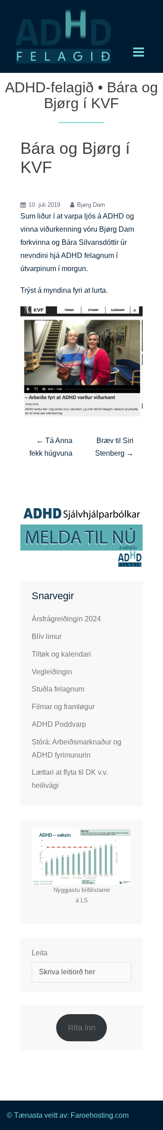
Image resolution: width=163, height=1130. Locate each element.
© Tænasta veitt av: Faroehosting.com (68, 1115)
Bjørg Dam (91, 204)
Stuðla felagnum (58, 689)
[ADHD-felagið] (63, 35)
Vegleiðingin (52, 672)
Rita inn (82, 1027)
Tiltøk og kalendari (61, 654)
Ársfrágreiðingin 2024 (66, 619)
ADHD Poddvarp (59, 724)
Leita (40, 953)
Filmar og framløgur (63, 706)
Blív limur (47, 636)
